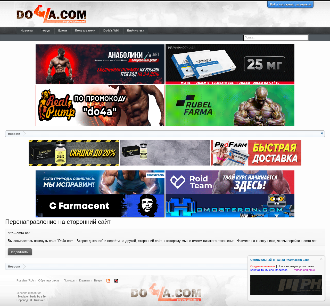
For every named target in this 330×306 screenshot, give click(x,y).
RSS (108, 281)
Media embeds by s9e (32, 296)
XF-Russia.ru (37, 300)
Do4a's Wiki (111, 30)
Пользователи (85, 30)
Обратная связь (48, 280)
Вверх (98, 280)
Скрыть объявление (321, 259)
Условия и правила (28, 292)
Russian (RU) (25, 280)
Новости (27, 30)
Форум (45, 30)
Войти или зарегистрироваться (290, 4)
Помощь (69, 280)
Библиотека (135, 30)
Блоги (62, 30)
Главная (84, 280)
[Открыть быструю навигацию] (321, 133)
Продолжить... (20, 252)
